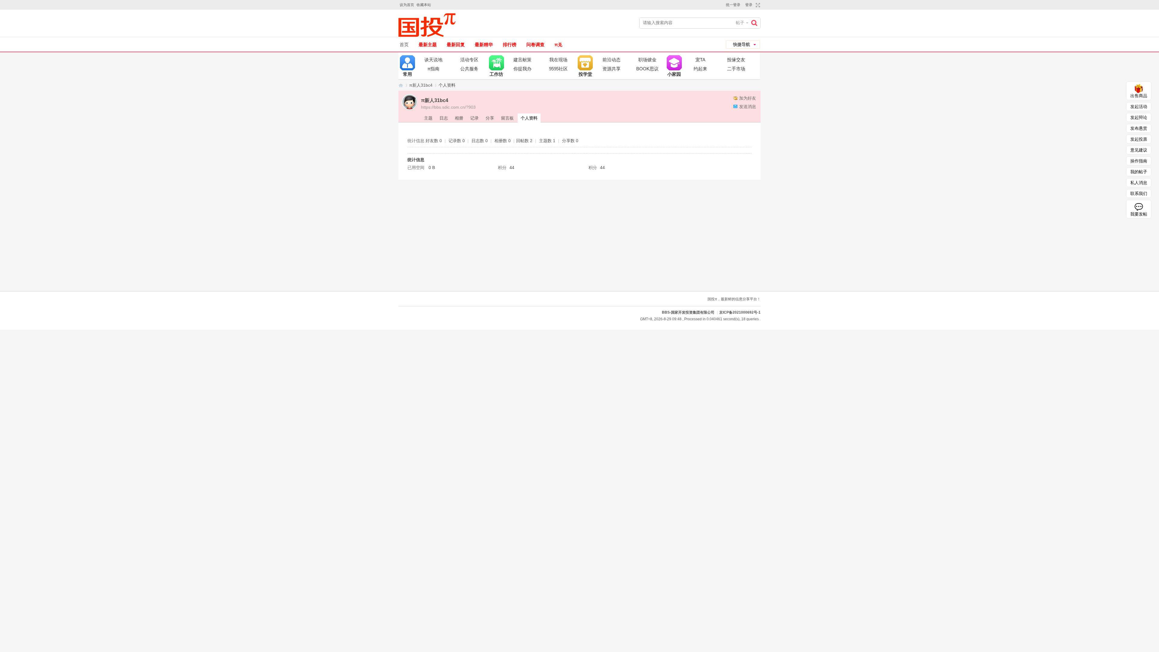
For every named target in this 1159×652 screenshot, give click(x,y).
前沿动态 (611, 59)
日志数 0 (479, 140)
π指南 (433, 68)
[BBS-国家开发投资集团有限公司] (429, 25)
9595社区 (558, 68)
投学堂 (585, 62)
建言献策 (522, 59)
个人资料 (529, 118)
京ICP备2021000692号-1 (740, 312)
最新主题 (428, 44)
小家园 (674, 62)
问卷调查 (535, 44)
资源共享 (611, 68)
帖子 (740, 22)
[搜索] (755, 22)
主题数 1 (547, 140)
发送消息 (747, 106)
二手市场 (736, 68)
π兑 (558, 44)
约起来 (700, 68)
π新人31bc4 (421, 85)
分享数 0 (570, 140)
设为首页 (407, 5)
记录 (474, 118)
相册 (459, 118)
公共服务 (469, 68)
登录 (748, 5)
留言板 (507, 118)
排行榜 (509, 44)
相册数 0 (502, 140)
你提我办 (522, 68)
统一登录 (733, 5)
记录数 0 (457, 140)
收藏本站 (424, 5)
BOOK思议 (647, 68)
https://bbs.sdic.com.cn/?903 (448, 107)
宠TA (700, 59)
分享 (490, 118)
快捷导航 (741, 44)
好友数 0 (434, 140)
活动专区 (469, 59)
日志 (443, 118)
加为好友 (747, 98)
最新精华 (484, 44)
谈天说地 (433, 59)
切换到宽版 (757, 5)
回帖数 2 (524, 140)
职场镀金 (647, 59)
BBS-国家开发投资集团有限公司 (400, 85)
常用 (407, 62)
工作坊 (496, 62)
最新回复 (456, 44)
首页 (404, 44)
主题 (428, 118)
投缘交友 (736, 59)
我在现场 (558, 59)
